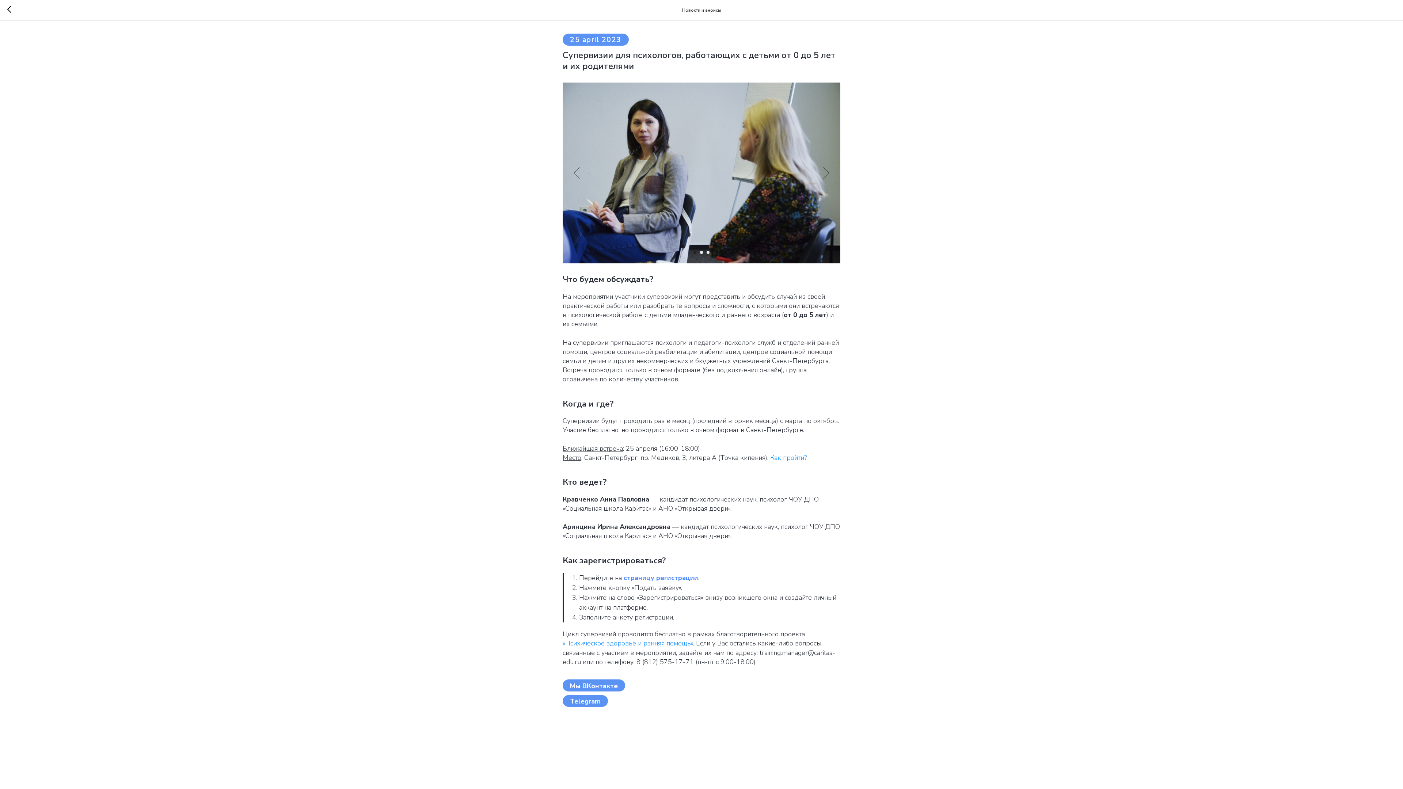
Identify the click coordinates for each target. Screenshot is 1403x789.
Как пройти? (788, 457)
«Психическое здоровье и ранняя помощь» (628, 643)
